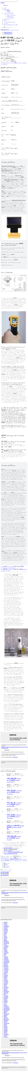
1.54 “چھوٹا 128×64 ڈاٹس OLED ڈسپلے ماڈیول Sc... (15, 827)
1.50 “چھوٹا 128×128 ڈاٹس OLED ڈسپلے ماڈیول (14, 837)
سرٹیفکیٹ (10, 16)
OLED (8, 10)
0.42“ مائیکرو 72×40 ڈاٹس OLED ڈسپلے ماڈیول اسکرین (12, 567)
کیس (5, 20)
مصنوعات (6, 9)
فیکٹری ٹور (10, 17)
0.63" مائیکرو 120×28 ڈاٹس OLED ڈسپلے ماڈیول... (14, 792)
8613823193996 (5, 872)
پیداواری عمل (11, 14)
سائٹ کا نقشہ (5, 857)
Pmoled (12, 859)
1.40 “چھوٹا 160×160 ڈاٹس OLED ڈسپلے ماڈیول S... (14, 780)
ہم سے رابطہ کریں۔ (10, 21)
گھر (5, 8)
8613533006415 (5, 875)
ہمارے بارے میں (9, 13)
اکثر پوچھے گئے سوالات (11, 24)
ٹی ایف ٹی (10, 12)
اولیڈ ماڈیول (5, 859)
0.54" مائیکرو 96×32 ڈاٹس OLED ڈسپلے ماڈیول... (14, 816)
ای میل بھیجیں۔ (6, 871)
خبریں (6, 23)
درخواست (6, 19)
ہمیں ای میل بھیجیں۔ (7, 62)
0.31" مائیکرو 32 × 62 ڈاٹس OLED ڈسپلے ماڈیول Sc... (14, 804)
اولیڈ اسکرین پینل (15, 860)
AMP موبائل (17, 857)
